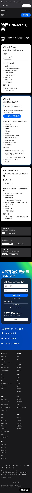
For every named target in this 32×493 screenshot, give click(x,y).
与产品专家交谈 (10, 333)
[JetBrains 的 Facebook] (2, 465)
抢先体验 (3, 420)
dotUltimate (4, 404)
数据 (18, 359)
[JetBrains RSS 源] (2, 468)
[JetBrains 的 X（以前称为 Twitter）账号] (6, 465)
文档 (18, 404)
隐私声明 (25, 472)
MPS (2, 388)
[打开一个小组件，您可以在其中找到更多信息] (24, 490)
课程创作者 (19, 428)
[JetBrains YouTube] (13, 465)
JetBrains (17, 485)
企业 (18, 356)
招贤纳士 (3, 450)
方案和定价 (4, 399)
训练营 (18, 383)
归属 (8, 474)
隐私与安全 (19, 472)
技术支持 (19, 399)
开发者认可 (19, 423)
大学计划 (19, 391)
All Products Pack (5, 401)
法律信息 (12, 474)
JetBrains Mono (5, 386)
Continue (26, 6)
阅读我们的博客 (10, 338)
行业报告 (3, 428)
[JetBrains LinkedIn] (10, 465)
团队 (18, 386)
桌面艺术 (3, 434)
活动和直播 (4, 423)
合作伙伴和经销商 (5, 407)
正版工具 (18, 474)
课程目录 (19, 388)
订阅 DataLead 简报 (12, 344)
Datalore (4, 10)
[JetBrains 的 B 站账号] (13, 468)
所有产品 (3, 356)
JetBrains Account (21, 407)
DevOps (19, 370)
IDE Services (20, 362)
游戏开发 (19, 367)
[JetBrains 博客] (28, 465)
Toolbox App (4, 370)
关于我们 (3, 444)
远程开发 (19, 364)
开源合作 (19, 420)
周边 (2, 455)
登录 (19, 298)
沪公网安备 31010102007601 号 (9, 471)
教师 (18, 380)
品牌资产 (3, 452)
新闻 (2, 426)
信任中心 (3, 458)
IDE (2, 359)
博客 (2, 417)
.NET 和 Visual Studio (6, 362)
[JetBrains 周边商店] (6, 468)
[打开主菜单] (29, 10)
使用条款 (3, 474)
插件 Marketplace (5, 367)
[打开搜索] (26, 10)
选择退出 (24, 474)
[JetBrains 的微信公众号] (10, 468)
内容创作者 (19, 426)
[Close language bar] (29, 1)
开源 (2, 380)
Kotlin (2, 377)
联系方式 (3, 447)
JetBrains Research (6, 383)
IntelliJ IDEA (18, 487)
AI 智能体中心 (4, 437)
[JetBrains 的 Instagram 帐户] (17, 465)
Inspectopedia (5, 431)
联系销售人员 (20, 401)
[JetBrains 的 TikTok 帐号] (20, 465)
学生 (18, 377)
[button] (26, 290)
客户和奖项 (4, 410)
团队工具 (3, 364)
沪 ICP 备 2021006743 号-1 (8, 472)
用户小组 (19, 417)
